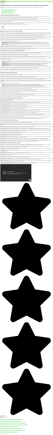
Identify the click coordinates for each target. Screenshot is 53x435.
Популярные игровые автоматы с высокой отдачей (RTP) (9, 10)
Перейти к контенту (3, 0)
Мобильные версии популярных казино (7, 11)
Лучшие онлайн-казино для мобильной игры (8, 9)
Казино (4, 3)
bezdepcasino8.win (2, 1)
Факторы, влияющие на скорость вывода (7, 12)
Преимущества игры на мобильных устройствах (8, 13)
